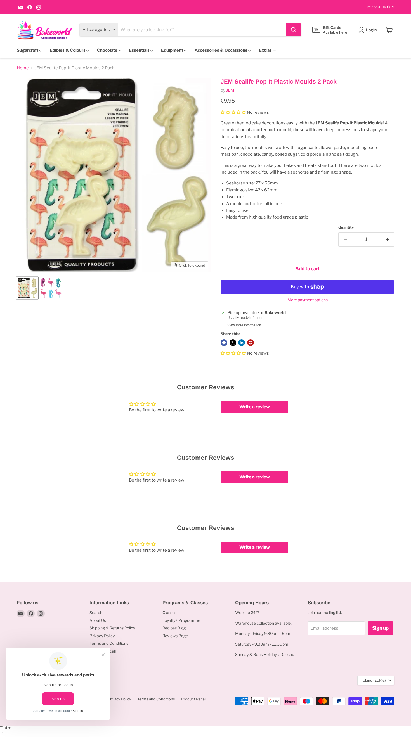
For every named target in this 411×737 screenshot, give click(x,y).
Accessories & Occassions (221, 50)
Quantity (346, 227)
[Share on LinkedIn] (241, 342)
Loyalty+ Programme (181, 620)
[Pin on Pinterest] (250, 342)
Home (23, 68)
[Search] (293, 29)
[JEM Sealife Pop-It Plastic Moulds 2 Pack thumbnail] (27, 288)
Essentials (139, 50)
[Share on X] (233, 342)
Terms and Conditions (108, 643)
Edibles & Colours (68, 50)
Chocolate (107, 50)
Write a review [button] (254, 406)
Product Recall (193, 699)
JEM (230, 90)
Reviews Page (175, 635)
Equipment (172, 50)
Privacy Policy (102, 635)
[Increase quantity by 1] (388, 239)
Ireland (378, 7)
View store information (244, 325)
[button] (234, 112)
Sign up (380, 628)
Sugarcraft (28, 50)
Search (95, 612)
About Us (97, 620)
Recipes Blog (174, 627)
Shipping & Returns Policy (112, 627)
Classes (169, 612)
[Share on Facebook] (224, 342)
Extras (266, 50)
